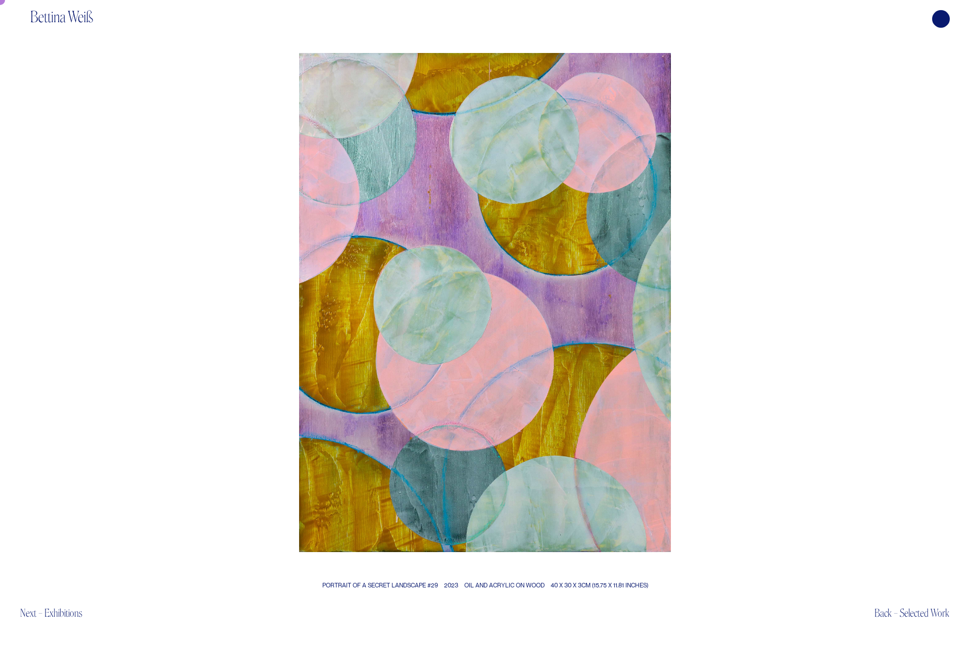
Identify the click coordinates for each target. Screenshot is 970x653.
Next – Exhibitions (51, 613)
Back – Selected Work (912, 613)
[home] (61, 11)
